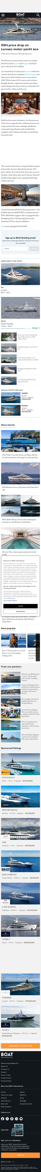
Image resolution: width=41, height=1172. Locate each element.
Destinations (6, 1101)
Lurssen (28, 71)
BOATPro (23, 1095)
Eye (2, 287)
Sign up (20, 1155)
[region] (20, 586)
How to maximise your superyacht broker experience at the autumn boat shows (30, 725)
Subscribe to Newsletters (20, 1046)
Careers (4, 1072)
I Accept (20, 606)
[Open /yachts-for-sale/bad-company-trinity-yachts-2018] (20, 861)
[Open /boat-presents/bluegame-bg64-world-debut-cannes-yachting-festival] (10, 677)
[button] (36, 29)
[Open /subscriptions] (15, 1130)
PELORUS (25, 406)
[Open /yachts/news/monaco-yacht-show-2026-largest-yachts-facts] (20, 506)
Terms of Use (5, 1075)
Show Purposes (20, 611)
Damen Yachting (7, 324)
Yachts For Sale (6, 1095)
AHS (4, 842)
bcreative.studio (26, 1104)
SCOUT (5, 1030)
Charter (4, 1098)
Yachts (3, 1092)
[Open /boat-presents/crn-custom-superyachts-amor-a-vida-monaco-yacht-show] (10, 736)
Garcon (3, 321)
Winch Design (30, 74)
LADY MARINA (9, 907)
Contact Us (5, 1069)
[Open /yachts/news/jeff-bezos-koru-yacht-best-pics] (13, 641)
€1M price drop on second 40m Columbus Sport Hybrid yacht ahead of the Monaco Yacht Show (19, 619)
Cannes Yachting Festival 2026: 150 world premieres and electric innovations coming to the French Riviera (31, 689)
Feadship (5, 910)
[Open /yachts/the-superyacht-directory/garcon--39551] (20, 308)
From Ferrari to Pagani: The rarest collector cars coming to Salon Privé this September (31, 713)
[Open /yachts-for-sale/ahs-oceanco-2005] (20, 829)
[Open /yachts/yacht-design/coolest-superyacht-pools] (20, 538)
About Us (4, 1066)
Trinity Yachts (7, 878)
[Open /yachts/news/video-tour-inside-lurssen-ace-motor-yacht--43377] (9, 337)
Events (22, 1092)
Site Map (23, 1101)
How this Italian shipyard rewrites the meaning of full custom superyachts (30, 737)
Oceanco (5, 846)
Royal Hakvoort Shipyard (11, 1033)
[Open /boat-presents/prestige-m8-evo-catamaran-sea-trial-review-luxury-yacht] (10, 701)
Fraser (16, 63)
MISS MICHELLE (10, 810)
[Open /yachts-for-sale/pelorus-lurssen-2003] (10, 410)
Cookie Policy (6, 1078)
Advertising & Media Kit (9, 1063)
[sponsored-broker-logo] (5, 774)
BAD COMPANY (9, 874)
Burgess (25, 63)
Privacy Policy (6, 1081)
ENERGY (6, 939)
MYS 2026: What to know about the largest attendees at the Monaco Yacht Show (19, 520)
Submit (34, 249)
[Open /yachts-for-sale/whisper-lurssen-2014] (10, 397)
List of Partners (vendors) (10, 600)
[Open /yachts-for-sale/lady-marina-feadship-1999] (20, 893)
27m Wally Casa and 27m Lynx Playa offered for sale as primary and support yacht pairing (19, 456)
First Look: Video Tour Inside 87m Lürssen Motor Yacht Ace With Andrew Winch (27, 337)
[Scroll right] (38, 647)
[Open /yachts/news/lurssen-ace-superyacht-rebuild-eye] (9, 358)
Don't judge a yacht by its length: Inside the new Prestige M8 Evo (30, 701)
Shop (22, 1098)
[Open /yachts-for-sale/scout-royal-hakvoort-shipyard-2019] (20, 1017)
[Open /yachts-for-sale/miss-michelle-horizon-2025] (20, 796)
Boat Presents (6, 1107)
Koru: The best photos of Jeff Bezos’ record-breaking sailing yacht (13, 653)
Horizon (5, 813)
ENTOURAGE (8, 777)
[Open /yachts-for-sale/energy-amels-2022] (20, 926)
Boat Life (4, 1104)
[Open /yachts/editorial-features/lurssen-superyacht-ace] (9, 380)
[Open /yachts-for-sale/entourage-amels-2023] (20, 764)
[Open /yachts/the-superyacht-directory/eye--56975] (20, 274)
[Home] (20, 15)
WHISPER (25, 393)
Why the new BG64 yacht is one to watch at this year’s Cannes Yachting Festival (30, 677)
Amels (4, 781)
